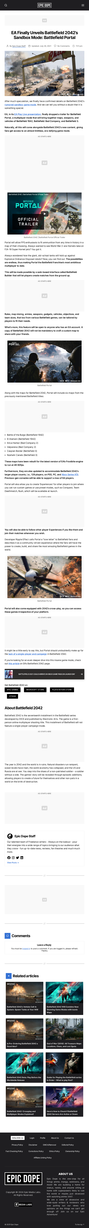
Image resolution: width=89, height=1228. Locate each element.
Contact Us (69, 1138)
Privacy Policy (17, 1145)
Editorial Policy (68, 1145)
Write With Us (17, 1138)
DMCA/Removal (49, 1145)
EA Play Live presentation (27, 114)
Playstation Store (62, 689)
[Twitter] (17, 858)
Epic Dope (14, 1224)
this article (13, 663)
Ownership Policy (72, 1151)
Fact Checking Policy (14, 1151)
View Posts (13, 862)
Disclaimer (33, 1145)
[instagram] (13, 858)
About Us (55, 1138)
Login (32, 1138)
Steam (12, 696)
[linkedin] (22, 858)
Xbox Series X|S (70, 474)
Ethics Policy (54, 1151)
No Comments (63, 46)
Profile (42, 1138)
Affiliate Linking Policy (42, 1157)
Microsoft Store (35, 689)
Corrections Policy (36, 1151)
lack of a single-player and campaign (27, 654)
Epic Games (12, 689)
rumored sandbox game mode (20, 104)
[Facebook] (9, 858)
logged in (26, 948)
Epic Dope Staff (19, 46)
